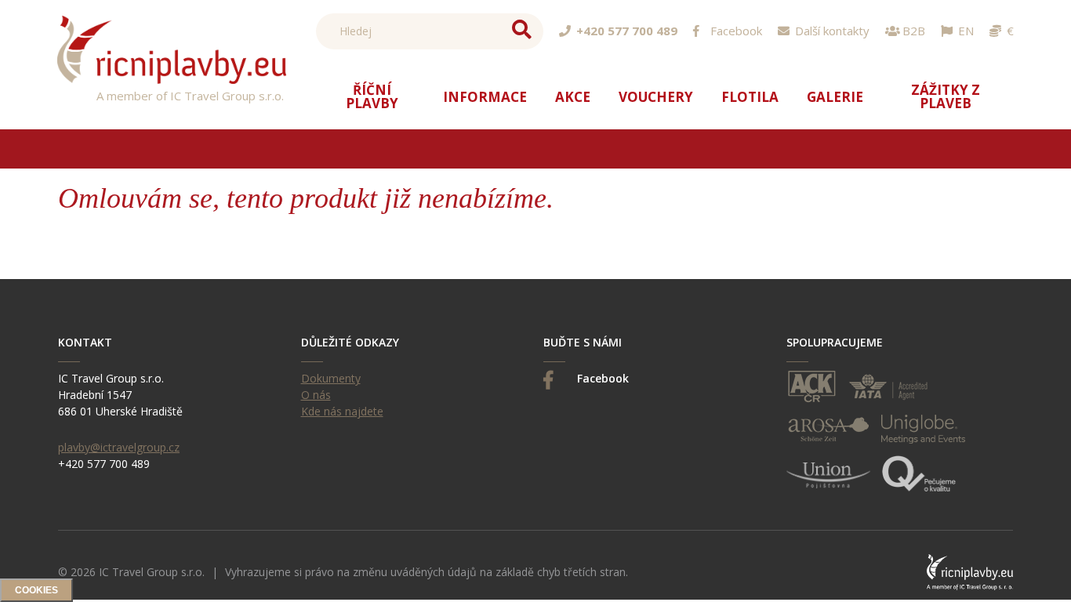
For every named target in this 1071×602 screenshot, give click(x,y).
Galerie (835, 96)
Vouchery (656, 96)
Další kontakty (832, 31)
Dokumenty (331, 378)
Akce (572, 96)
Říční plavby (372, 96)
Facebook (736, 31)
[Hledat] (521, 30)
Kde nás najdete (342, 411)
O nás (316, 394)
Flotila (750, 96)
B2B (913, 31)
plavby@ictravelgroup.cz (119, 447)
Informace (485, 96)
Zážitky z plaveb (945, 96)
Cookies (36, 590)
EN (966, 31)
